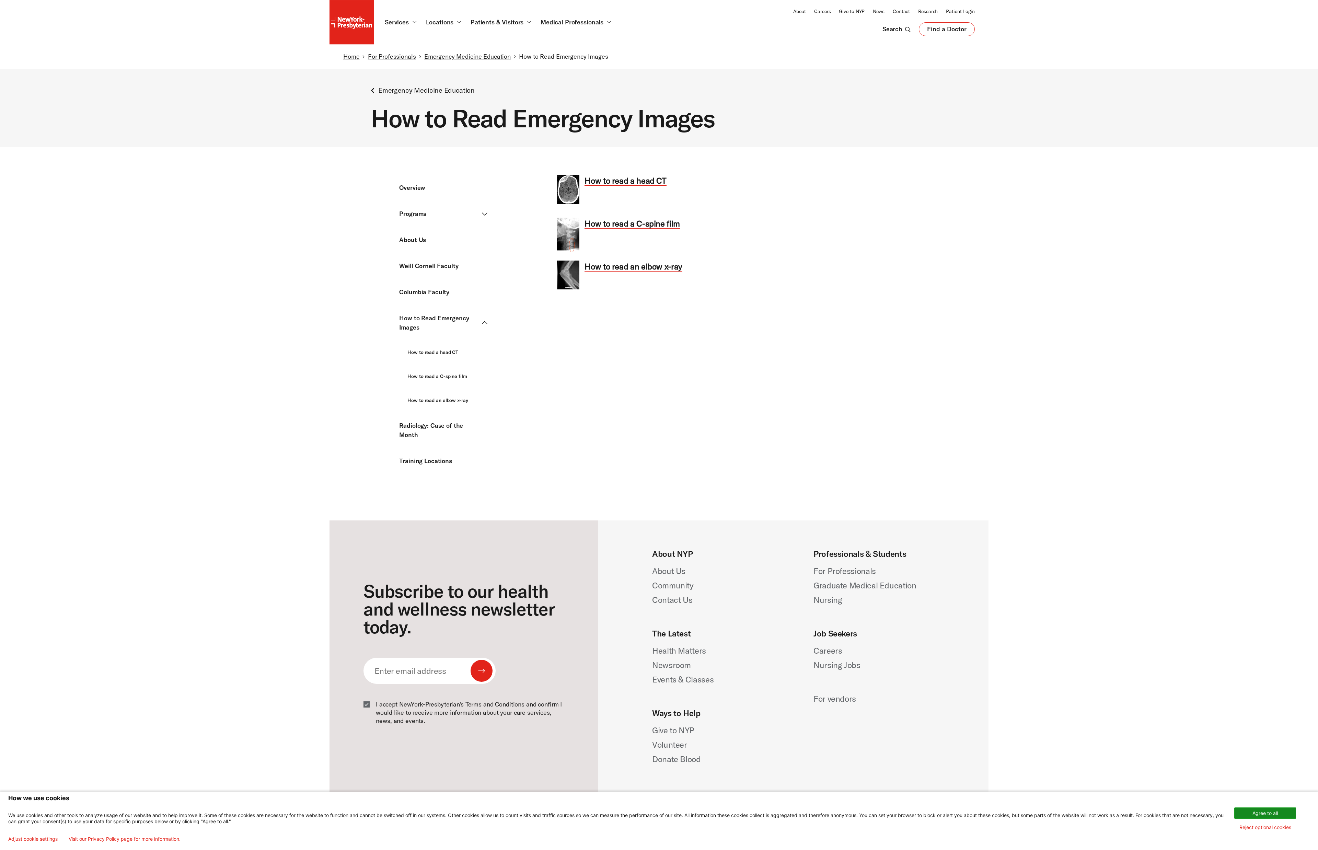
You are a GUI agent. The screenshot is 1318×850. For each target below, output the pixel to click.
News (879, 11)
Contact (901, 11)
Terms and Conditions (494, 704)
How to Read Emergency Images (434, 322)
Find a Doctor (947, 30)
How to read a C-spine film (437, 376)
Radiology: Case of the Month (431, 430)
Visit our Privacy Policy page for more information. (125, 839)
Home (351, 56)
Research (928, 11)
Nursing (827, 600)
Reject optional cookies (1265, 827)
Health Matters (679, 650)
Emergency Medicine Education (467, 56)
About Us (412, 240)
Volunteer (669, 744)
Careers (822, 11)
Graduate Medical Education (864, 585)
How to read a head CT (432, 352)
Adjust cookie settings (33, 839)
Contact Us (672, 600)
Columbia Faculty (424, 292)
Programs (412, 214)
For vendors (834, 698)
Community (673, 585)
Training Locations (425, 461)
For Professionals (392, 56)
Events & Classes (683, 679)
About (799, 11)
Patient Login (960, 11)
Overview (412, 188)
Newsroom (671, 665)
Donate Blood (676, 759)
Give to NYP (852, 11)
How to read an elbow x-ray (437, 400)
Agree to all (1265, 813)
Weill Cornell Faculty (428, 266)
